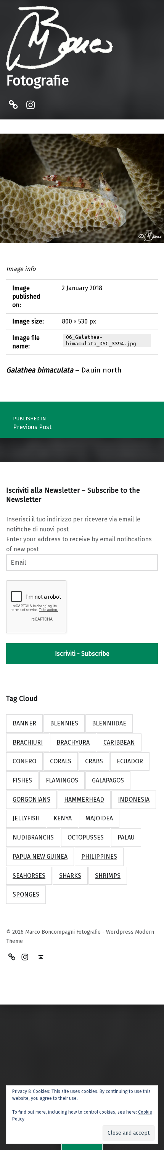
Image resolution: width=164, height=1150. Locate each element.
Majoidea (99, 818)
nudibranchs (33, 837)
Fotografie (37, 80)
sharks (70, 875)
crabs (94, 761)
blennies (64, 723)
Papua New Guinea (40, 856)
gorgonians (31, 799)
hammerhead (84, 799)
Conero (24, 761)
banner (24, 723)
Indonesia (134, 799)
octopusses (86, 837)
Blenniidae (109, 723)
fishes (22, 780)
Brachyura (73, 742)
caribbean (119, 742)
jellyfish (26, 818)
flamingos (62, 780)
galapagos (108, 780)
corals (60, 761)
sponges (26, 894)
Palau (126, 837)
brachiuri (28, 742)
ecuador (130, 761)
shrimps (108, 875)
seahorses (29, 875)
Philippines (99, 856)
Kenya (62, 818)
